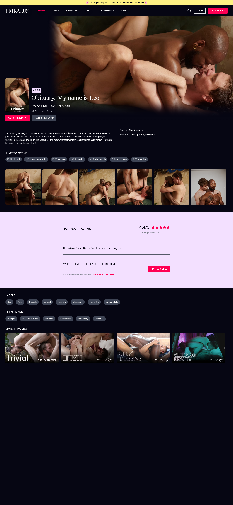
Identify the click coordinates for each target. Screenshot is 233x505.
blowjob (33, 302)
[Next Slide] (225, 187)
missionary (78, 302)
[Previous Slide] (7, 187)
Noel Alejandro (136, 130)
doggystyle (65, 318)
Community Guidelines (103, 274)
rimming (62, 302)
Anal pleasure (64, 106)
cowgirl (47, 302)
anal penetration (30, 318)
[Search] (189, 10)
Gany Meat (150, 134)
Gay (53, 106)
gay (9, 302)
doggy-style (112, 302)
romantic (94, 302)
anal (20, 302)
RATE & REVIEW (159, 269)
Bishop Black (138, 134)
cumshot (99, 318)
